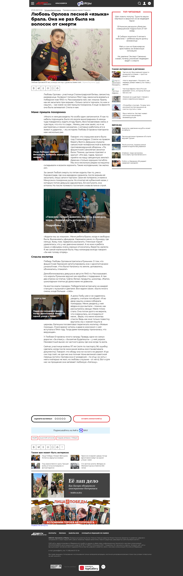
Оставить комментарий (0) (91, 419)
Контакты (52, 533)
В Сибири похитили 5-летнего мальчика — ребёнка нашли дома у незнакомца (132, 39)
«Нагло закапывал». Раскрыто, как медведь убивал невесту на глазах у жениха (137, 82)
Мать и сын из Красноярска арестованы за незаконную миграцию (132, 49)
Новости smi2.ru (39, 525)
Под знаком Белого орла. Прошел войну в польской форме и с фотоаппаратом (55, 466)
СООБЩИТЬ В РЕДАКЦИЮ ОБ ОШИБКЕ (95, 533)
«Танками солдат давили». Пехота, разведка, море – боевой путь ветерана (76, 218)
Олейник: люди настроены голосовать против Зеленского (134, 154)
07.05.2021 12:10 (36, 10)
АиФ (98, 82)
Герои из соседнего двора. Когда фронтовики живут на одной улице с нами (94, 458)
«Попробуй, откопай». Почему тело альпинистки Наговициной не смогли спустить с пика (136, 107)
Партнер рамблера (70, 566)
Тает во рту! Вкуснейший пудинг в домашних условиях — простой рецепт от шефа (136, 74)
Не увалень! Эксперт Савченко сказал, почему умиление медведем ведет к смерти (132, 58)
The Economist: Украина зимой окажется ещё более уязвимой (134, 145)
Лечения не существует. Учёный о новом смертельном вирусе (136, 98)
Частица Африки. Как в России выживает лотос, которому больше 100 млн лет (136, 91)
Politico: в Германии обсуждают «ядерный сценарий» (134, 162)
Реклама (62, 533)
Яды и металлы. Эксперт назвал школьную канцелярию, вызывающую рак (135, 115)
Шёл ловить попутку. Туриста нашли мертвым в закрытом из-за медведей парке (132, 19)
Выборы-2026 (74, 533)
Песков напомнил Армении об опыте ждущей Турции (136, 137)
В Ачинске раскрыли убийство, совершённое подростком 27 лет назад (132, 29)
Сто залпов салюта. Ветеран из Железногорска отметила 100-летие (93, 466)
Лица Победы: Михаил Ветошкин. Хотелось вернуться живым (55, 457)
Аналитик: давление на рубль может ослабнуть (136, 129)
